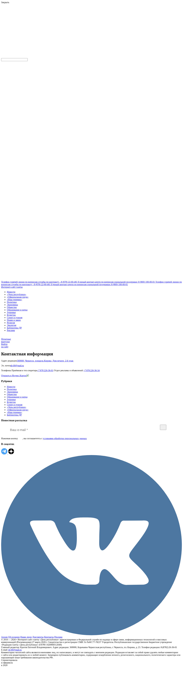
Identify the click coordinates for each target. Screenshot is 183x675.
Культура (11, 315)
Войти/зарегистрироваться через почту (59, 19)
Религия (11, 322)
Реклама (11, 330)
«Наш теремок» (14, 299)
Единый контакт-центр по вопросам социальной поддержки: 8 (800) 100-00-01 (116, 282)
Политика (12, 302)
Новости (11, 292)
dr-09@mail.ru (15, 650)
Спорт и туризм (14, 317)
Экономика (12, 305)
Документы (38, 637)
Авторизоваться (63, 36)
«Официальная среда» (17, 297)
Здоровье (11, 312)
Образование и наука (17, 310)
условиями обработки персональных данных (65, 438)
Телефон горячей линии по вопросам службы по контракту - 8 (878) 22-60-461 (39, 282)
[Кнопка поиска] (3, 57)
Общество (12, 307)
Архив (4, 637)
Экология (11, 325)
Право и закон (14, 320)
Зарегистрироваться (31, 22)
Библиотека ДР (14, 328)
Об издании (14, 637)
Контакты (49, 637)
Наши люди (26, 637)
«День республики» (16, 294)
